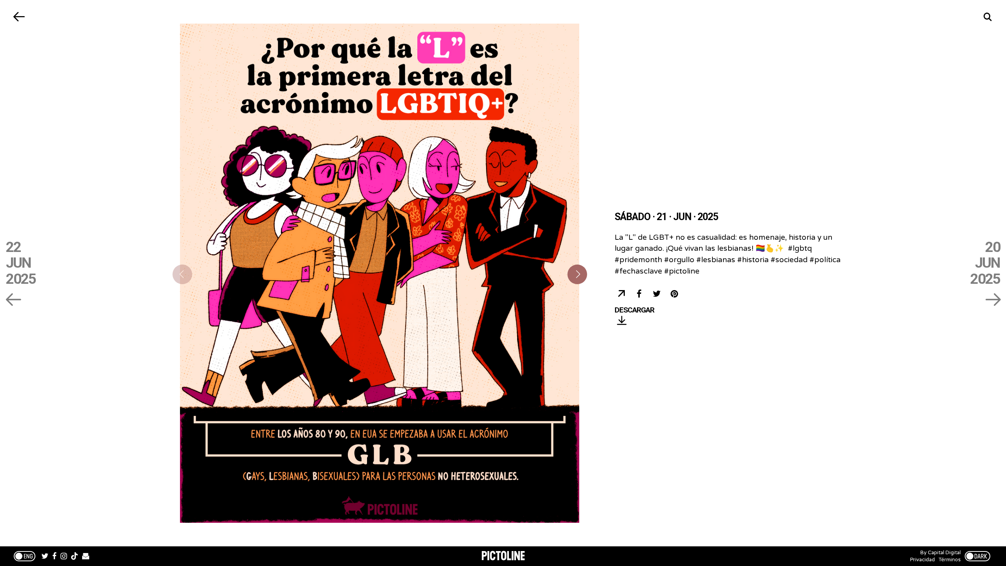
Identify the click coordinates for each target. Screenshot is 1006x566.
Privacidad (922, 560)
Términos (950, 560)
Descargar (634, 310)
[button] (577, 274)
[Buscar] (987, 17)
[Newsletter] (85, 557)
